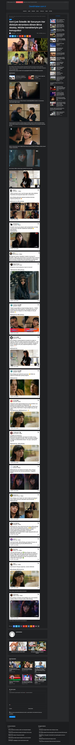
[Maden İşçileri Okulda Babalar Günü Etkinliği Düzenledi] (53, 59)
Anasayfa (25, 11)
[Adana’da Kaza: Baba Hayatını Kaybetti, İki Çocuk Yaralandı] (53, 35)
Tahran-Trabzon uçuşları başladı (39, 682)
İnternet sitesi (30, 708)
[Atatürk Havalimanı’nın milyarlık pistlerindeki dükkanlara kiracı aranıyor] (53, 78)
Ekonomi (33, 11)
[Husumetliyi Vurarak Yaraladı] (53, 45)
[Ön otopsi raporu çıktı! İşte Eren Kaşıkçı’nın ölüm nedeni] (27, 677)
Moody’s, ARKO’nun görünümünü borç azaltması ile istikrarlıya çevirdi (57, 109)
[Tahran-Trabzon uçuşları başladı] (40, 677)
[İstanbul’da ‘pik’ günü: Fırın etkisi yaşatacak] (53, 54)
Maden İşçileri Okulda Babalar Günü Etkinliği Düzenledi (60, 58)
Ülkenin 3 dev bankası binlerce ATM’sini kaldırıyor (60, 113)
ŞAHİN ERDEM (13, 33)
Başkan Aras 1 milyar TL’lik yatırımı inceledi (60, 30)
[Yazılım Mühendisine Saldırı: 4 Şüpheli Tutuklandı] (53, 69)
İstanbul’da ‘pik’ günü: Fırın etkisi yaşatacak (60, 53)
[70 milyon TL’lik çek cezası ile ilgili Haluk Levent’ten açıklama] (53, 94)
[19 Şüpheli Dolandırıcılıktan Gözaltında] (53, 73)
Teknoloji (42, 11)
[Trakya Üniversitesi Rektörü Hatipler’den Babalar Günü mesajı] (53, 26)
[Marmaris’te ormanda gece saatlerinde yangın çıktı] (53, 99)
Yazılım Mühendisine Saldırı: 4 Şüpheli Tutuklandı (60, 68)
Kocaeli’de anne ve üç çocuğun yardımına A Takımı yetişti (14, 669)
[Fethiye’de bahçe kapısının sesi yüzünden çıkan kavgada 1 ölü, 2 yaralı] (53, 88)
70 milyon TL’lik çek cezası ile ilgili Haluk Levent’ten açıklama (60, 93)
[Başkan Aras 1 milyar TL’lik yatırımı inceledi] (53, 31)
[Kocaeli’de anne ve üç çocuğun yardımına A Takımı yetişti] (14, 664)
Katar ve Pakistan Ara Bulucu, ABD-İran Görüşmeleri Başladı (60, 20)
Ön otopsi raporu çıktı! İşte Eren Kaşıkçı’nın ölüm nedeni (27, 682)
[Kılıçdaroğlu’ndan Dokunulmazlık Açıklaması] (53, 49)
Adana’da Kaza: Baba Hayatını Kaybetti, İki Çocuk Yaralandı (33, 2)
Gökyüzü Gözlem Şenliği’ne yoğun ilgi (14, 682)
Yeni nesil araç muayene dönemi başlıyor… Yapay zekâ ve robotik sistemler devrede (61, 104)
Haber (29, 11)
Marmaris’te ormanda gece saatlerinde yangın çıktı (61, 98)
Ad (10, 704)
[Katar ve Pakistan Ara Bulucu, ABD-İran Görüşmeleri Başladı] (53, 21)
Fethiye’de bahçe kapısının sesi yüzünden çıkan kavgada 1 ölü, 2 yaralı (60, 88)
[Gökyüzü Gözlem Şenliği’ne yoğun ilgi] (14, 677)
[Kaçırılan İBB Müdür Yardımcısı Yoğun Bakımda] (53, 64)
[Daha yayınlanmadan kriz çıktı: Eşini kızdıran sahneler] (27, 664)
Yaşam (46, 11)
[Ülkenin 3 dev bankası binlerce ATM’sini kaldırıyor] (53, 113)
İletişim (50, 11)
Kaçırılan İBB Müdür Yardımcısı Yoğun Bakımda (60, 63)
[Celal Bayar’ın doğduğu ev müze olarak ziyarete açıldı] (12, 77)
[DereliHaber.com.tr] (37, 6)
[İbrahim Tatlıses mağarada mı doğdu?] (31, 77)
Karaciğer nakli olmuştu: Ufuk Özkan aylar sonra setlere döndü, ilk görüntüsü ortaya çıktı (40, 670)
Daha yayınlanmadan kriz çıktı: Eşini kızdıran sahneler (27, 669)
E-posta (10, 708)
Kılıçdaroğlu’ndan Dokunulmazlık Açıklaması (59, 49)
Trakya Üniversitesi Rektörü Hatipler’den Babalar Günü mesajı (60, 25)
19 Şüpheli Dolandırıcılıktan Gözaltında (59, 73)
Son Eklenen (58, 15)
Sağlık (37, 11)
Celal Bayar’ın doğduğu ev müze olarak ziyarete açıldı (60, 39)
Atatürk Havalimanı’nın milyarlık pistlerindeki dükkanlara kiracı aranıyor (60, 78)
